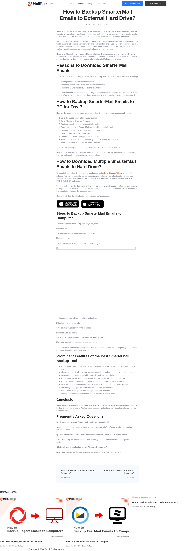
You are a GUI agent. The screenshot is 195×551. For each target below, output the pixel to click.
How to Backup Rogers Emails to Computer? (21, 541)
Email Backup (18, 546)
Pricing (89, 4)
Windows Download (132, 3)
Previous (67, 477)
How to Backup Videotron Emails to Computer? (155, 502)
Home (71, 4)
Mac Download (155, 3)
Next (129, 477)
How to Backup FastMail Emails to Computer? (88, 541)
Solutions (80, 4)
